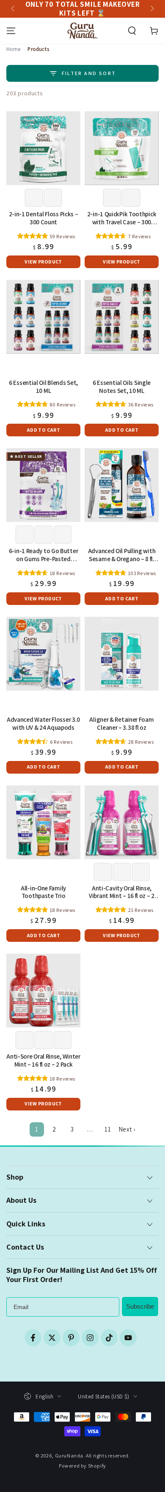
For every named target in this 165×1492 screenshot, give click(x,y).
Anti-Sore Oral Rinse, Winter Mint (43, 1060)
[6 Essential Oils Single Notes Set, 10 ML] (122, 317)
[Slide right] (151, 8)
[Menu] (11, 31)
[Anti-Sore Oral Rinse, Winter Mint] (43, 990)
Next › (127, 1129)
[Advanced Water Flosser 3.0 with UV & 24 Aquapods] (43, 654)
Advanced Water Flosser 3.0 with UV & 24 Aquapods (43, 723)
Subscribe (140, 1306)
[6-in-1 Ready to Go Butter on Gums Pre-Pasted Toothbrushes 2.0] (43, 485)
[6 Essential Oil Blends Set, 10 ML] (43, 317)
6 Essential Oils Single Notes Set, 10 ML (122, 387)
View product (43, 261)
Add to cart (43, 430)
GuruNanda (69, 1455)
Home (13, 49)
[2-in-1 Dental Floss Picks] (43, 148)
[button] (132, 31)
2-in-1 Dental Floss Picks (43, 218)
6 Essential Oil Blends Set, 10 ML (43, 387)
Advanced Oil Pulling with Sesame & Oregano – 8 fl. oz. (122, 555)
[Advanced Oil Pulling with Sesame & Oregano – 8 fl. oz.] (122, 485)
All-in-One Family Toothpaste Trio (43, 892)
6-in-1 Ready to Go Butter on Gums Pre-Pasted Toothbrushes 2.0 (43, 555)
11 (107, 1129)
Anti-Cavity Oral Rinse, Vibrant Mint (121, 892)
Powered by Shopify (82, 1465)
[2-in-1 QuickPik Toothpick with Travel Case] (122, 148)
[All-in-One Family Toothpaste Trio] (43, 822)
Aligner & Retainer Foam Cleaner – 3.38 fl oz (121, 723)
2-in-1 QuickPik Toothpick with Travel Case (122, 218)
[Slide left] (13, 8)
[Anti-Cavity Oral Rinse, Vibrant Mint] (122, 822)
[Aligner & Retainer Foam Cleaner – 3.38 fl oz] (122, 654)
